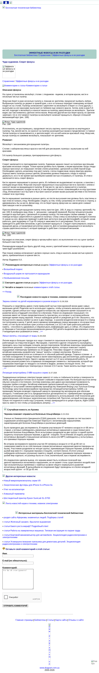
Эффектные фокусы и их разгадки (68, 55)
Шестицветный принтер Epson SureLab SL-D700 (27, 498)
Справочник (44, 55)
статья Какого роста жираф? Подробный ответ (26, 526)
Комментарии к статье (36, 85)
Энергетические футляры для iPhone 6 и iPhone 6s (28, 485)
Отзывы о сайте (76, 620)
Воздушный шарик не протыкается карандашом (27, 274)
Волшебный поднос (13, 269)
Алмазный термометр (14, 494)
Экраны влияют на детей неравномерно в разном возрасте (30, 301)
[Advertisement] (49, 29)
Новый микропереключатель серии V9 (22, 481)
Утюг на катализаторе (14, 489)
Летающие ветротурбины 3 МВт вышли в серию (25, 373)
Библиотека (40, 620)
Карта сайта (61, 620)
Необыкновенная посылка (16, 278)
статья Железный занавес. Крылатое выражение (27, 522)
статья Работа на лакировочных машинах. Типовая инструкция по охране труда (42, 531)
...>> (41, 331)
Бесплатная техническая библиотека (23, 8)
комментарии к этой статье (47, 287)
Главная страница (24, 620)
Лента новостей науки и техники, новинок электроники (32, 503)
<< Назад (6, 292)
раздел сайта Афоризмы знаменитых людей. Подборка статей (33, 517)
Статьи (50, 620)
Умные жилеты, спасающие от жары (19, 336)
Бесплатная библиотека (25, 55)
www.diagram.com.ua (49, 668)
